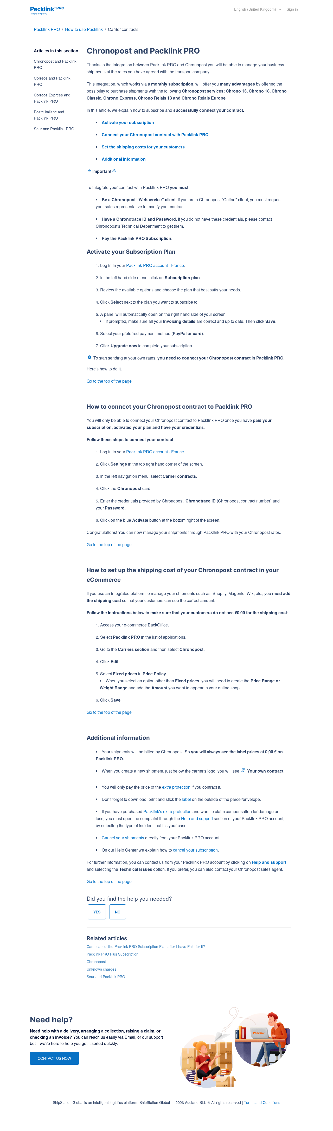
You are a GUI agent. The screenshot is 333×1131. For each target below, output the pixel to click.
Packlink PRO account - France (155, 265)
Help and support (197, 818)
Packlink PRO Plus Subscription (112, 954)
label (186, 799)
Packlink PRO (47, 29)
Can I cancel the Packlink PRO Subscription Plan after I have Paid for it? (146, 946)
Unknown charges (101, 969)
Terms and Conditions (262, 1102)
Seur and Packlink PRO (54, 128)
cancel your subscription (195, 850)
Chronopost (96, 961)
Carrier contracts (123, 29)
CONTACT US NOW (54, 1058)
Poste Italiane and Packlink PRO (49, 115)
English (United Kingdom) (255, 9)
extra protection (176, 787)
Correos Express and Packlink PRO (52, 98)
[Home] (47, 9)
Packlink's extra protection (167, 811)
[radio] (97, 911)
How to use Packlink (84, 29)
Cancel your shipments (123, 838)
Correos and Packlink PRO (52, 81)
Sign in (292, 9)
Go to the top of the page (109, 381)
